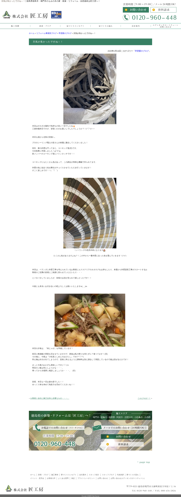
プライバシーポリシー (86, 478)
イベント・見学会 (37, 478)
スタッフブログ (108, 475)
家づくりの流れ (133, 475)
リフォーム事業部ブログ (46, 33)
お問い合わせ (103, 478)
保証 (73, 478)
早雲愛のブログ (65, 33)
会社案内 (82, 475)
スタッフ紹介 (94, 475)
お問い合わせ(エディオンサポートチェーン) (127, 478)
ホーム (31, 33)
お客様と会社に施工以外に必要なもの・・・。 (49, 398)
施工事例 (54, 475)
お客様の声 (51, 478)
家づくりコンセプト (68, 475)
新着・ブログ (43, 475)
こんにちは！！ (144, 398)
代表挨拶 (120, 475)
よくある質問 (63, 478)
